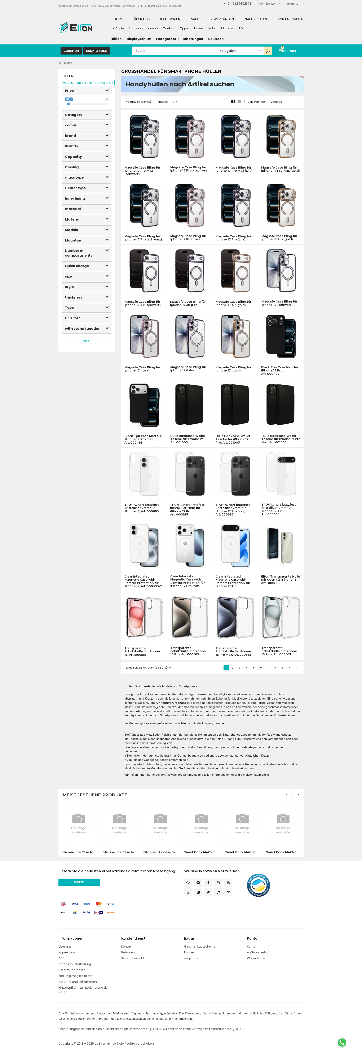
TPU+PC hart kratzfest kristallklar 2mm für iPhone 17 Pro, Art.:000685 (187, 509)
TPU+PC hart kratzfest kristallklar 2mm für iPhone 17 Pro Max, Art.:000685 (233, 509)
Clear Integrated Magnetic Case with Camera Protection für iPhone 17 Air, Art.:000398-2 (233, 581)
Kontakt (127, 946)
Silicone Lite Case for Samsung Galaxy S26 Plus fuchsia (160, 852)
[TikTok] (218, 892)
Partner (189, 952)
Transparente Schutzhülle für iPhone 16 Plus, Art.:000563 (279, 651)
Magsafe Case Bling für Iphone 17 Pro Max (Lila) (234, 169)
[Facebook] (208, 883)
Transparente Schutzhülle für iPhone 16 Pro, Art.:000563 (188, 651)
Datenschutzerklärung (74, 964)
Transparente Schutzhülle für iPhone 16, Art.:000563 (142, 651)
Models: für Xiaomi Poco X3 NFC (88, 83)
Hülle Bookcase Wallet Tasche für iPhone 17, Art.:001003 (187, 439)
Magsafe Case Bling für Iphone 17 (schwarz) (279, 303)
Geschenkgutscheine (199, 946)
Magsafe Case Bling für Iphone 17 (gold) (233, 369)
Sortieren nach (257, 102)
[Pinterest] (228, 892)
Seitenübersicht (132, 958)
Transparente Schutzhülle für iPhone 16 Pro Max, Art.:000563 (233, 651)
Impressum (66, 952)
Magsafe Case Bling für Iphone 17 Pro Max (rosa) (189, 169)
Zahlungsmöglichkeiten (75, 976)
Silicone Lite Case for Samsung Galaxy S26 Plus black (79, 852)
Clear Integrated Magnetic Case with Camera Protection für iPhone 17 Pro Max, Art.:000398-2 (187, 581)
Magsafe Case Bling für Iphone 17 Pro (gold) (279, 238)
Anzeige (163, 102)
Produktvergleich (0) (138, 102)
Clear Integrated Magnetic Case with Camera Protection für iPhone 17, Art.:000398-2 (143, 581)
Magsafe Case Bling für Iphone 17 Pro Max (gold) (280, 169)
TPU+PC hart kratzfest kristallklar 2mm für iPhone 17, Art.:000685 (141, 508)
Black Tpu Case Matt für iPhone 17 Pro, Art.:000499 (279, 370)
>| (296, 667)
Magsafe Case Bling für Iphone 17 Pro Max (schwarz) (142, 171)
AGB (61, 958)
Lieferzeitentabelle (71, 970)
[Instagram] (218, 883)
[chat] (188, 883)
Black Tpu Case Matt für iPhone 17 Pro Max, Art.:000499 (143, 439)
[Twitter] (208, 892)
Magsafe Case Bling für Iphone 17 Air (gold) (233, 303)
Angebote (191, 958)
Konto (251, 946)
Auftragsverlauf (258, 952)
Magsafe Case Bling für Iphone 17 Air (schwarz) (142, 303)
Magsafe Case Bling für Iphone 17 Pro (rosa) (188, 238)
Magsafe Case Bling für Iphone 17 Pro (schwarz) (143, 238)
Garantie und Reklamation (77, 982)
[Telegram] (198, 883)
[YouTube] (228, 883)
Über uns (64, 946)
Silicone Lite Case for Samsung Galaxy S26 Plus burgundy (119, 852)
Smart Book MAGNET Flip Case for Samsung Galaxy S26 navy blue (242, 852)
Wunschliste (256, 958)
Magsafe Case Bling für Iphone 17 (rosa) (142, 369)
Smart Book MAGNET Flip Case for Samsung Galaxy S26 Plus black (283, 852)
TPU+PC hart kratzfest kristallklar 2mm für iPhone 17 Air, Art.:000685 (278, 509)
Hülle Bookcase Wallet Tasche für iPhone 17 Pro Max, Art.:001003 (280, 439)
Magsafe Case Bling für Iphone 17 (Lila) (188, 369)
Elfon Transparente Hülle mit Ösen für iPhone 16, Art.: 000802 (280, 580)
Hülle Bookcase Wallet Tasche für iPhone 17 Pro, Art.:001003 (233, 439)
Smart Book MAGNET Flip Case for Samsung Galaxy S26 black (201, 852)
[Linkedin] (198, 892)
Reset (86, 340)
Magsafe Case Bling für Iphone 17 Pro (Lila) (233, 238)
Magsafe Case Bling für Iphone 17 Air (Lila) (188, 303)
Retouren (128, 952)
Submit (79, 882)
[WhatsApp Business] (188, 892)
